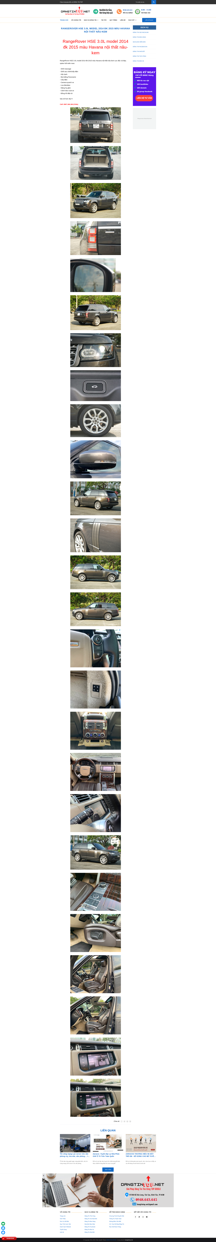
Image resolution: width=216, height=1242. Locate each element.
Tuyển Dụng (63, 1229)
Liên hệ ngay (149, 20)
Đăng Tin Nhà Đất (89, 1232)
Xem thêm (108, 1169)
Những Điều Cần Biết (115, 1221)
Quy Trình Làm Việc (65, 1224)
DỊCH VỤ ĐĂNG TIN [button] (91, 1212)
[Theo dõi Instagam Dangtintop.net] (143, 1216)
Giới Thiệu (63, 1218)
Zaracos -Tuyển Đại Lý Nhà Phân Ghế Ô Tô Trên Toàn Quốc (106, 1155)
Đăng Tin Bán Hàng (90, 1221)
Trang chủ (62, 1216)
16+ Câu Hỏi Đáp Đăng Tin (116, 1224)
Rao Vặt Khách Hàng (115, 1226)
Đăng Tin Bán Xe (89, 1229)
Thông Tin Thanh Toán (115, 1218)
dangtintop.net (129, 1240)
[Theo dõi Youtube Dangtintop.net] (146, 1216)
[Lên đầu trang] (211, 1237)
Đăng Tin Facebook (90, 1226)
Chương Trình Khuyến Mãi (116, 1216)
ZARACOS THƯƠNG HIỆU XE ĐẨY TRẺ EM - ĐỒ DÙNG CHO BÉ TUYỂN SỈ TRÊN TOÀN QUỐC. (140, 1155)
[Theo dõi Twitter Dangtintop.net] (139, 1216)
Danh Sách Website (65, 1226)
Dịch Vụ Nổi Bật (64, 1221)
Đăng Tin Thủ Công (90, 1216)
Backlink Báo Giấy (90, 1224)
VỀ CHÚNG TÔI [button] (65, 1212)
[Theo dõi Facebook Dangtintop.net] (135, 1216)
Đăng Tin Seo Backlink (91, 1218)
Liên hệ (62, 1232)
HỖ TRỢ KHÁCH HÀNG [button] (117, 1212)
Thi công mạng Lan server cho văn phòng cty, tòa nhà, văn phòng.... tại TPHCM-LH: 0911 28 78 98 (74, 1155)
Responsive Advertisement (144, 118)
